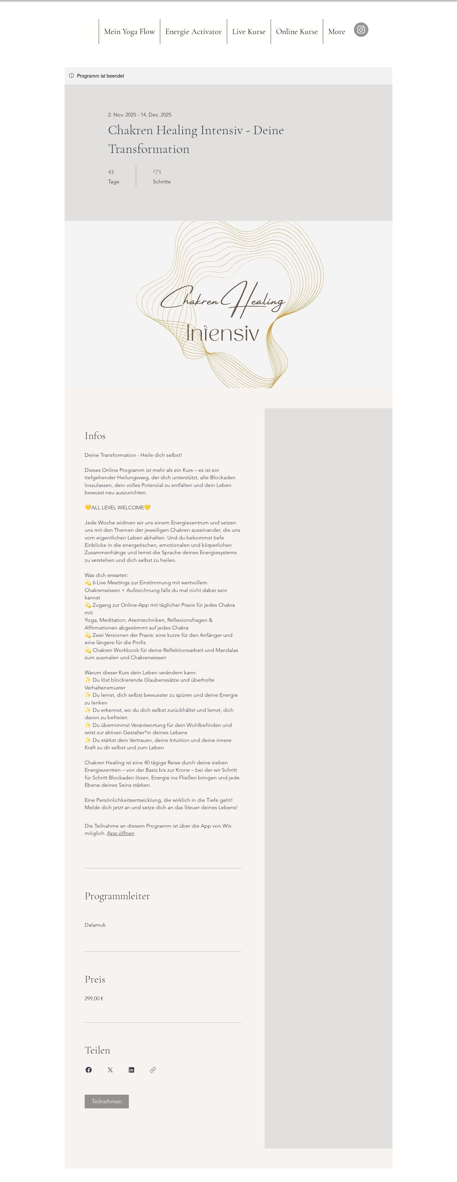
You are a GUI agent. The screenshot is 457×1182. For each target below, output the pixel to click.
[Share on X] (110, 1070)
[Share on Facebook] (89, 1070)
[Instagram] (361, 29)
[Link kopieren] (153, 1070)
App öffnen (120, 833)
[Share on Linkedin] (131, 1070)
